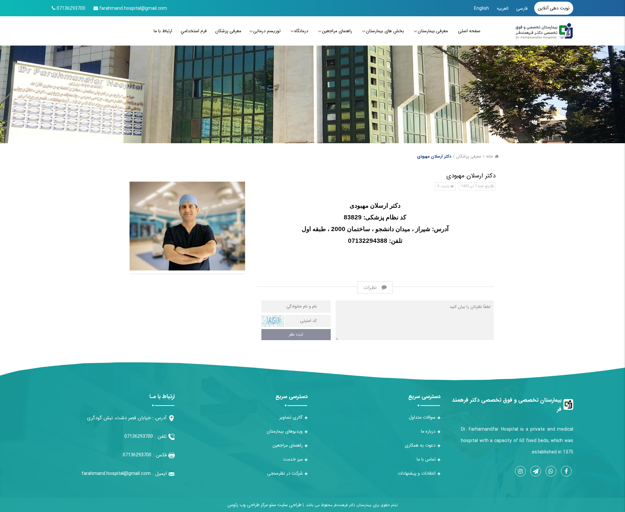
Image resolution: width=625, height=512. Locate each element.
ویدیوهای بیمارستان (285, 431)
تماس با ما (426, 459)
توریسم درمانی (267, 31)
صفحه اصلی (469, 31)
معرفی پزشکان (228, 31)
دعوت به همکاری (420, 445)
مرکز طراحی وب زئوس (248, 504)
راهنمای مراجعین (337, 31)
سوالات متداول (422, 417)
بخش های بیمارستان (385, 31)
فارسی (522, 8)
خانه (489, 156)
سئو (272, 504)
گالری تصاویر (291, 417)
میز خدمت (293, 459)
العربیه (502, 8)
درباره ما (428, 431)
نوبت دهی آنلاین (554, 8)
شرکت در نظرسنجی (285, 473)
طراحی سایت (288, 504)
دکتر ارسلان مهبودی (434, 156)
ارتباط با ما (163, 31)
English (481, 8)
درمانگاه (301, 31)
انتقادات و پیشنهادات (417, 473)
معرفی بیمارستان (433, 31)
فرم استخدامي (194, 31)
